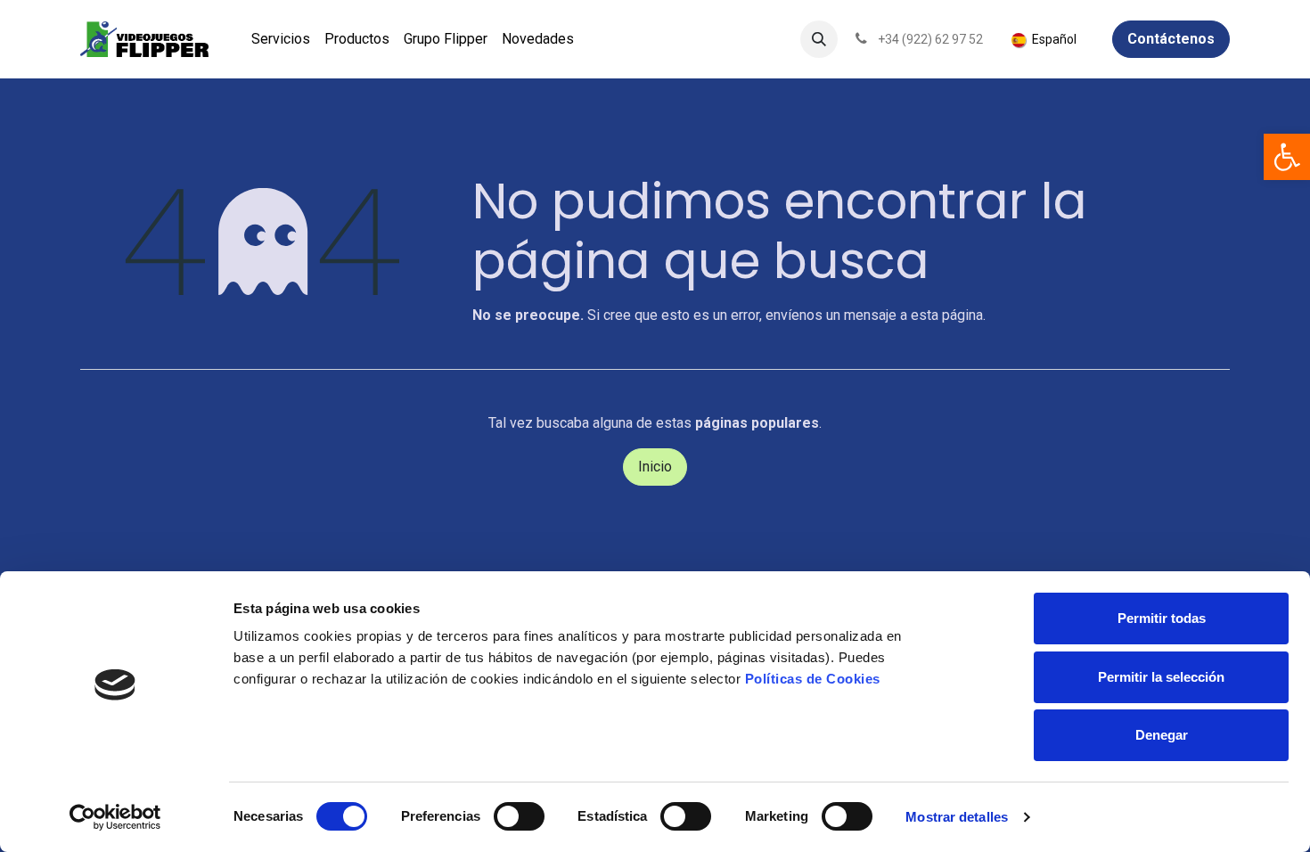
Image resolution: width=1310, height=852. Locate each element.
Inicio (655, 466)
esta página (947, 315)
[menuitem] (280, 39)
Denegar (1161, 734)
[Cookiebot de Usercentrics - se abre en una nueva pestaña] (115, 817)
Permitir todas (1162, 618)
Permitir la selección (1161, 676)
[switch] (519, 816)
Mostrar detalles (956, 816)
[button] (819, 39)
